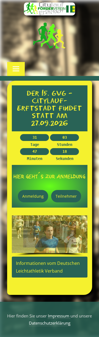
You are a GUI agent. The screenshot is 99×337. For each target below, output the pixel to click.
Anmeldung (33, 196)
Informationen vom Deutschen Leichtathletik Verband (48, 267)
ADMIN (15, 283)
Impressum (59, 316)
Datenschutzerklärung (49, 323)
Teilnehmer (66, 196)
